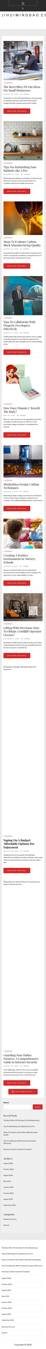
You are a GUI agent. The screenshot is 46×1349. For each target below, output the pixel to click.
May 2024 (7, 1181)
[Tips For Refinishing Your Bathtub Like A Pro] (23, 122)
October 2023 (8, 1193)
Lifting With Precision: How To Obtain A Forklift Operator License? (22, 631)
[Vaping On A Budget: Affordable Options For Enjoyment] (23, 667)
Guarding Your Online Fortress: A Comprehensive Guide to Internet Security (21, 1058)
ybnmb (26, 94)
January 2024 (8, 1187)
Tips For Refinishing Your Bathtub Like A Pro (19, 168)
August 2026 (8, 1163)
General (9, 83)
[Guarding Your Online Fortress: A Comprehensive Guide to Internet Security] (23, 882)
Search (6, 1103)
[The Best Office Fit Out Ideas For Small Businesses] (23, 60)
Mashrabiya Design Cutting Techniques (21, 486)
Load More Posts (23, 1091)
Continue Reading (16, 111)
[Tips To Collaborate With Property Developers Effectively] (23, 277)
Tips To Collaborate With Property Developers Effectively (19, 325)
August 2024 (8, 1175)
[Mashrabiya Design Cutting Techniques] (23, 446)
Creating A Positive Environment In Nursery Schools (19, 558)
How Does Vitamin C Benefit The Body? (21, 409)
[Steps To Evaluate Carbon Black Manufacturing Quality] (23, 203)
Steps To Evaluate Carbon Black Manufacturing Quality (22, 243)
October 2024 (8, 1169)
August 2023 (8, 1199)
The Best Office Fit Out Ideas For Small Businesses (21, 88)
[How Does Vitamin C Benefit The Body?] (23, 363)
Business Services (10, 1219)
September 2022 (9, 1205)
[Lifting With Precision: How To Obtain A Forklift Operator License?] (23, 594)
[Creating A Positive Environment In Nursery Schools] (23, 520)
